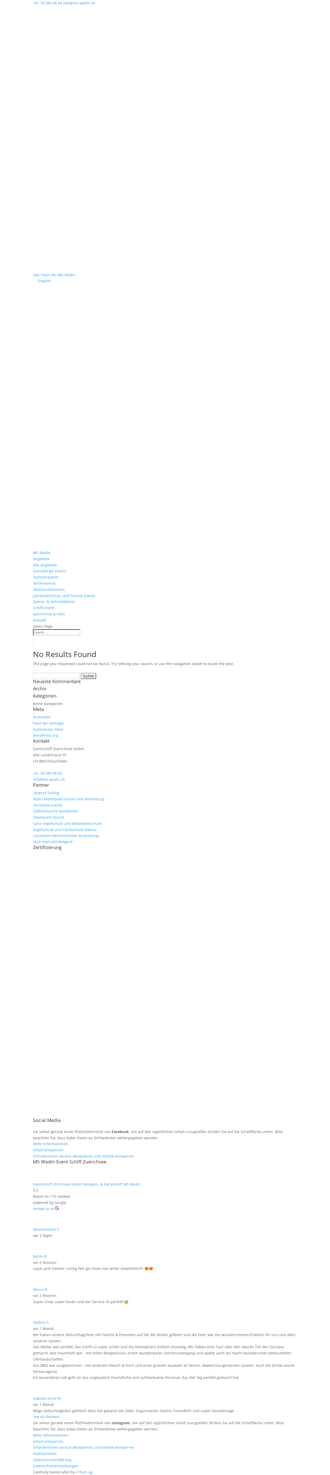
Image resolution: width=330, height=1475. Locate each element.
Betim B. (40, 1256)
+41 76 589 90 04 (47, 773)
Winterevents (44, 583)
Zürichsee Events (47, 805)
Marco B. (40, 1289)
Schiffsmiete (43, 607)
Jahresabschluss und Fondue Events (64, 595)
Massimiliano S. (46, 1229)
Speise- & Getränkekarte (54, 601)
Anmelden (42, 717)
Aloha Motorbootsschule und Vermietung (68, 799)
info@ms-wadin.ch (49, 779)
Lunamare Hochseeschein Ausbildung (65, 835)
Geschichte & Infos (49, 613)
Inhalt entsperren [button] (48, 1149)
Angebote (41, 558)
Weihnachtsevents (49, 589)
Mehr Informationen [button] (50, 1143)
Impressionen (45, 1453)
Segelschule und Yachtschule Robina (65, 829)
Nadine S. (41, 1322)
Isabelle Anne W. (47, 1398)
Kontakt (39, 620)
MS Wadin (42, 552)
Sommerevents (46, 577)
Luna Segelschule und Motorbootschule (67, 823)
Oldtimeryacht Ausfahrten (55, 811)
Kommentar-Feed (48, 729)
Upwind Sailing (46, 792)
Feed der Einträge (48, 723)
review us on (44, 1208)
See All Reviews (46, 1416)
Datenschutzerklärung (52, 1459)
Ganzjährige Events (49, 570)
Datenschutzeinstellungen (55, 1465)
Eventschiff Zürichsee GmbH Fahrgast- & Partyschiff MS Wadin (87, 1184)
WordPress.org (45, 735)
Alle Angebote (45, 565)
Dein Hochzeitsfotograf (52, 841)
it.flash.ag (84, 1472)
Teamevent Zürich (48, 817)
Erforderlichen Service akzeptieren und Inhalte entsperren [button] (83, 1156)
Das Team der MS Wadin (54, 274)
